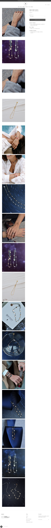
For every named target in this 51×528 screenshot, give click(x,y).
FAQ (26, 517)
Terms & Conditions (28, 519)
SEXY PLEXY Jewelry (5, 526)
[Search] (45, 5)
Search (27, 516)
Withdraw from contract (29, 522)
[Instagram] (3, 514)
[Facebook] (2, 514)
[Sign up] (48, 519)
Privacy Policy (28, 520)
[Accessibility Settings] (1, 527)
